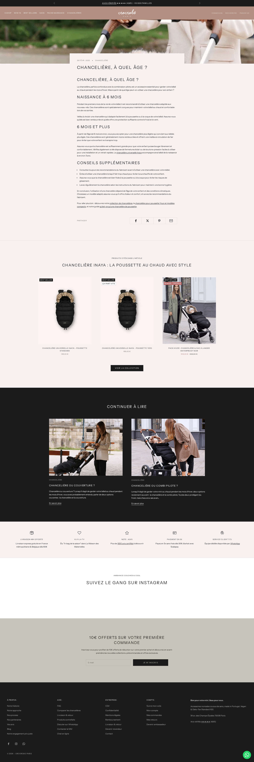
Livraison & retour (65, 715)
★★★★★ (205, 721)
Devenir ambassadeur (156, 724)
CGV (107, 706)
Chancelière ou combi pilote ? (154, 485)
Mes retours (152, 719)
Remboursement (112, 719)
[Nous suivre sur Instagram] (16, 743)
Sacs (42, 13)
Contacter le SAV (64, 729)
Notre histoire (13, 706)
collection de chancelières (121, 203)
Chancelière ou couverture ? (72, 485)
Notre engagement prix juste (19, 733)
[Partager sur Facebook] (136, 221)
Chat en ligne (63, 733)
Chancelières (74, 13)
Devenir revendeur (113, 729)
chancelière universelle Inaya (129, 152)
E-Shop (8, 13)
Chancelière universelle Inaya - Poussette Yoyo (127, 348)
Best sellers (30, 13)
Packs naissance (56, 13)
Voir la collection (127, 368)
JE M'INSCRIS (150, 662)
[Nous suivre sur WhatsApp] (23, 743)
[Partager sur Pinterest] (159, 221)
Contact (109, 733)
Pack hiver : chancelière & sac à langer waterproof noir (189, 349)
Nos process (12, 715)
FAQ (59, 706)
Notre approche (14, 710)
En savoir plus (55, 503)
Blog (9, 729)
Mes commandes (154, 715)
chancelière (101, 60)
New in (17, 13)
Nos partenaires (14, 719)
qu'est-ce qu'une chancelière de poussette (118, 206)
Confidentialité (112, 710)
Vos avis (10, 724)
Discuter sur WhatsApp (67, 724)
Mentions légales (112, 715)
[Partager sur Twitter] (147, 221)
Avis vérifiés (109, 3)
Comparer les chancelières (69, 710)
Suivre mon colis (154, 706)
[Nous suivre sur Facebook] (8, 743)
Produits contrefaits (66, 719)
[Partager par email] (171, 221)
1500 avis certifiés (125, 543)
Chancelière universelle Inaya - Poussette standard (64, 349)
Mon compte (152, 710)
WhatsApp (235, 543)
